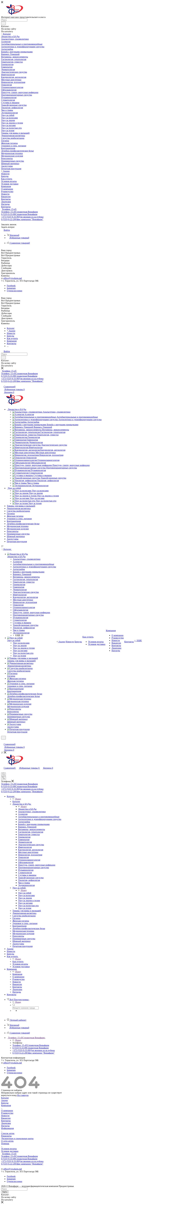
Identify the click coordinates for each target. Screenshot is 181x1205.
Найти (4, 1192)
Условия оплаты (9, 1148)
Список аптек (7, 1133)
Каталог (16, 801)
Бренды (4, 1103)
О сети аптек (7, 1141)
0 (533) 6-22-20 (22, 219)
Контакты (6, 1120)
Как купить (17, 961)
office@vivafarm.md (12, 278)
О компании (7, 1110)
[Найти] (3, 23)
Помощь (5, 1143)
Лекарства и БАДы (27, 809)
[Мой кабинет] (2, 741)
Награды (5, 1126)
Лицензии (6, 1123)
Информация (7, 1128)
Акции (4, 1100)
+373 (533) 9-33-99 (22, 217)
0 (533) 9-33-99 (19, 214)
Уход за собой (24, 893)
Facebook (11, 285)
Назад (18, 799)
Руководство (7, 1113)
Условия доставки (9, 1151)
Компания (17, 974)
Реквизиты (6, 1136)
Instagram (11, 288)
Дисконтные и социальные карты (17, 1138)
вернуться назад (9, 1095)
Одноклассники (14, 290)
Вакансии (6, 1118)
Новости (5, 1115)
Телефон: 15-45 (9, 209)
